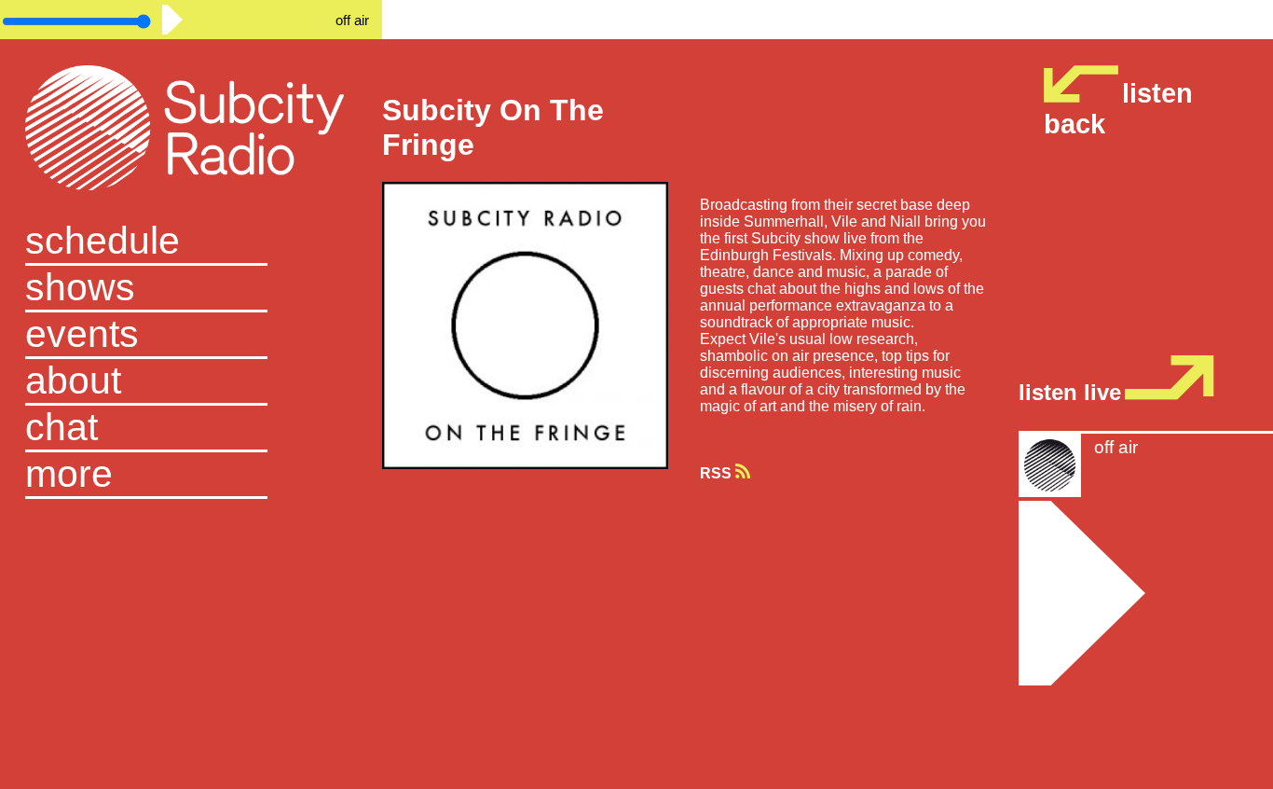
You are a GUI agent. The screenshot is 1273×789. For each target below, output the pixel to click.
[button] (190, 475)
